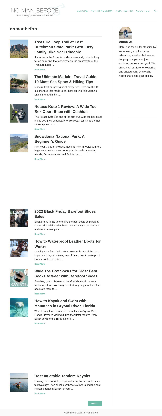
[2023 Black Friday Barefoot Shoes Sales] (19, 218)
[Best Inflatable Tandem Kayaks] (19, 382)
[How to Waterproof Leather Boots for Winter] (19, 248)
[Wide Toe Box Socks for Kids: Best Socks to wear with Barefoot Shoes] (19, 278)
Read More (39, 70)
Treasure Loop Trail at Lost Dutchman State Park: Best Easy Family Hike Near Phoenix (63, 47)
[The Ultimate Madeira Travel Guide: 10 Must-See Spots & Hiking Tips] (19, 83)
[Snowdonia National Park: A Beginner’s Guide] (19, 143)
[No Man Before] (38, 11)
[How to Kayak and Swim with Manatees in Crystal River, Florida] (19, 307)
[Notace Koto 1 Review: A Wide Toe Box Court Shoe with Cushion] (19, 113)
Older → (95, 403)
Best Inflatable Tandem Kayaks (62, 376)
